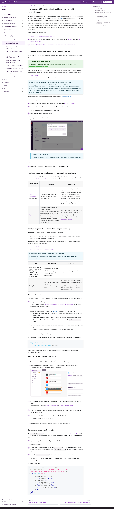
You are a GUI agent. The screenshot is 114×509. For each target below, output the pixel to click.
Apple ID (70, 39)
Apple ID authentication (66, 304)
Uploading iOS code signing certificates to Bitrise (102, 9)
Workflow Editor (66, 96)
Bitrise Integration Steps (10, 502)
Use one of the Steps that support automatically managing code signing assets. (52, 44)
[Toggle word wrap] (78, 342)
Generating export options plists (103, 26)
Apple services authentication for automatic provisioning (103, 13)
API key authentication (51, 304)
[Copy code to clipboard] (81, 342)
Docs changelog (8, 499)
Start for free (107, 1)
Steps (61, 18)
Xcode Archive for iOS (74, 433)
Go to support (97, 1)
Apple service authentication (44, 179)
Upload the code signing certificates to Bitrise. (43, 36)
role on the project (69, 103)
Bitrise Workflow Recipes (10, 504)
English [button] (87, 2)
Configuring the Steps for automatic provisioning (101, 17)
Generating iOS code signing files (38, 66)
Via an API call (34, 75)
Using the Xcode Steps (36, 247)
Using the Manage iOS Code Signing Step (41, 249)
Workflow (55, 311)
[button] (12, 14)
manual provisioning (66, 219)
